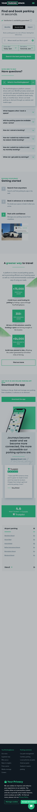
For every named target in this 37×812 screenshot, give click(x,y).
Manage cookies (12, 802)
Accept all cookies (29, 802)
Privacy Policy (23, 797)
